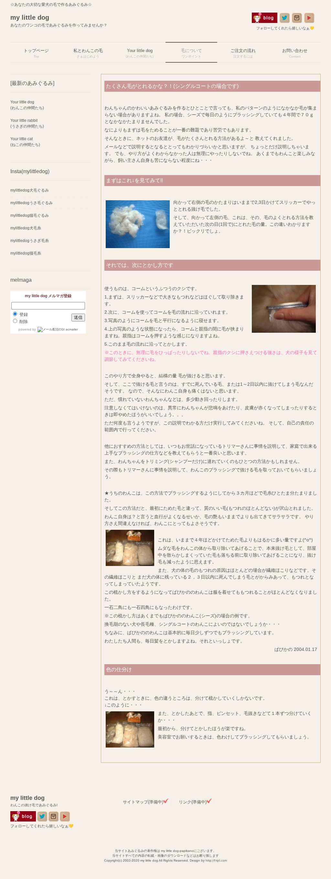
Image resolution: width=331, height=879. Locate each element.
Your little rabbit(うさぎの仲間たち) (27, 123)
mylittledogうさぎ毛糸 (29, 240)
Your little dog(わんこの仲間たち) (27, 105)
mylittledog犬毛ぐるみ (29, 190)
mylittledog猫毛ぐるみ (29, 215)
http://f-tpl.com (216, 860)
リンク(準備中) (193, 802)
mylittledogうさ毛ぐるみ (31, 203)
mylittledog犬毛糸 (25, 228)
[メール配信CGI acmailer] (57, 329)
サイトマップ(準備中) (143, 802)
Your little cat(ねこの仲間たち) (25, 142)
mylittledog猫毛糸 (25, 253)
